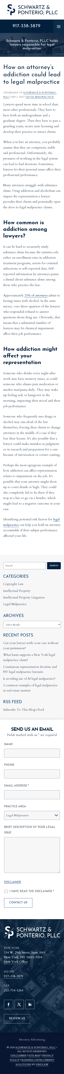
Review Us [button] (17, 1018)
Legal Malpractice (40, 97)
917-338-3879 (27, 26)
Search (54, 566)
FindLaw (42, 1064)
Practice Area (15, 806)
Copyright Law (13, 584)
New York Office (16, 961)
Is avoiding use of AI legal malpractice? (29, 679)
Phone (9, 765)
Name (8, 744)
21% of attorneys (36, 295)
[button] (59, 26)
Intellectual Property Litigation (24, 597)
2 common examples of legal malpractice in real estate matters (30, 688)
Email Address (16, 786)
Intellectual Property (16, 591)
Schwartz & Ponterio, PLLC (35, 1047)
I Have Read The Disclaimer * (31, 891)
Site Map (34, 1055)
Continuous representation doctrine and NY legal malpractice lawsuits (30, 669)
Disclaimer (12, 882)
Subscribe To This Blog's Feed (23, 710)
